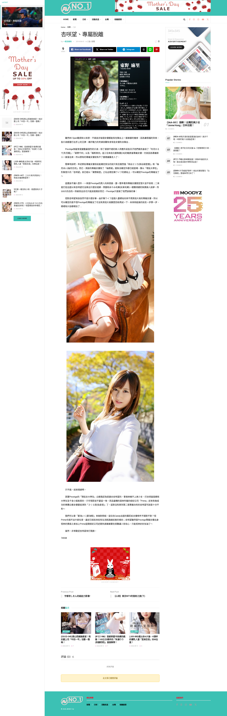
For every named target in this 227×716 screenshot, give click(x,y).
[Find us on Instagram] (198, 19)
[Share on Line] (150, 49)
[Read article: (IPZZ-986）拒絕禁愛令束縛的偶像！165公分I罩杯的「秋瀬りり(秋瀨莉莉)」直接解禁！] (110, 623)
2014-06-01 (80, 41)
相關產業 (118, 19)
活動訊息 (95, 19)
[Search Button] (184, 19)
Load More (22, 218)
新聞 (75, 19)
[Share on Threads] (144, 49)
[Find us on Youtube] (203, 19)
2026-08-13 (66, 646)
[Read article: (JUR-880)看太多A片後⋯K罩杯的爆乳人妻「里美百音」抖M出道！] (144, 623)
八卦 (74, 27)
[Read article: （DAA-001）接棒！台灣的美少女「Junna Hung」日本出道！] (188, 103)
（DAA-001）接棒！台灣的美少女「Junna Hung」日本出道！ (182, 124)
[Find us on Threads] (194, 19)
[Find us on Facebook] (189, 19)
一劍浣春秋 (67, 41)
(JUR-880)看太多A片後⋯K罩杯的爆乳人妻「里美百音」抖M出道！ (143, 639)
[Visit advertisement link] (22, 70)
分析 (84, 19)
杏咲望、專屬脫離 (12, 21)
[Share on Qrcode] (156, 49)
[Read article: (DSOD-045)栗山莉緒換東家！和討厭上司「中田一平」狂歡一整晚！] (76, 623)
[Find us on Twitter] (208, 19)
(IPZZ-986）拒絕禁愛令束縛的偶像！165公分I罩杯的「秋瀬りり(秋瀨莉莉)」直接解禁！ (28, 149)
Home (66, 19)
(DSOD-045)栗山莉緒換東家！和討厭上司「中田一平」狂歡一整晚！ (76, 639)
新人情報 (100, 631)
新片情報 (66, 631)
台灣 (107, 19)
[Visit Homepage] (76, 8)
